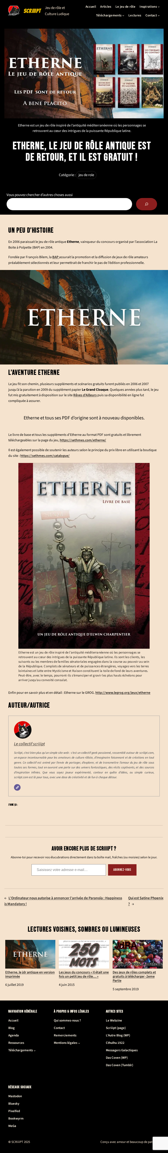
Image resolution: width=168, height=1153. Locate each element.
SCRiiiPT (32, 11)
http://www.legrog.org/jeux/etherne (122, 692)
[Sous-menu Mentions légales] (79, 1043)
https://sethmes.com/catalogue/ (45, 455)
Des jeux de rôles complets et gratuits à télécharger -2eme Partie (134, 976)
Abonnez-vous (122, 870)
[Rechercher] (146, 204)
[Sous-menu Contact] (159, 15)
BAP (55, 257)
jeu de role (86, 175)
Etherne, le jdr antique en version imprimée (30, 974)
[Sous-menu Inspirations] (159, 7)
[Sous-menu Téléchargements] (123, 15)
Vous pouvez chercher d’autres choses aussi (40, 195)
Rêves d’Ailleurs (85, 395)
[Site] (17, 787)
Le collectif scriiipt (29, 744)
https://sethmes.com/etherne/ (83, 440)
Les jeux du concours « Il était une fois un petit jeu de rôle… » (84, 974)
